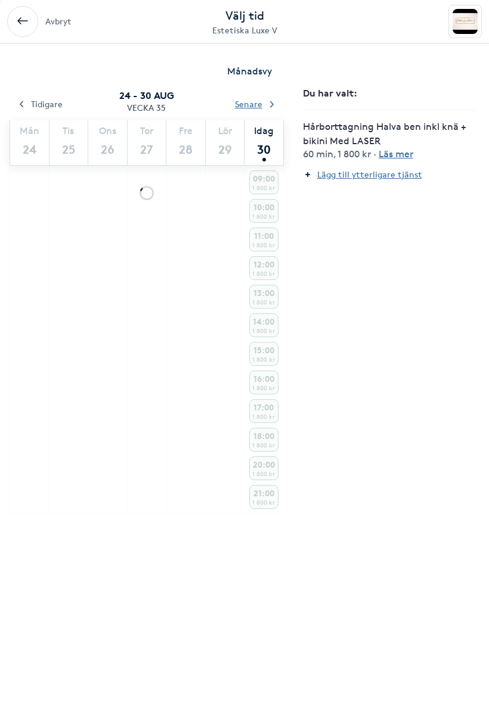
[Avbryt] (22, 21)
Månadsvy (249, 71)
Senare (248, 104)
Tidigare (47, 104)
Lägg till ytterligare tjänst (369, 174)
